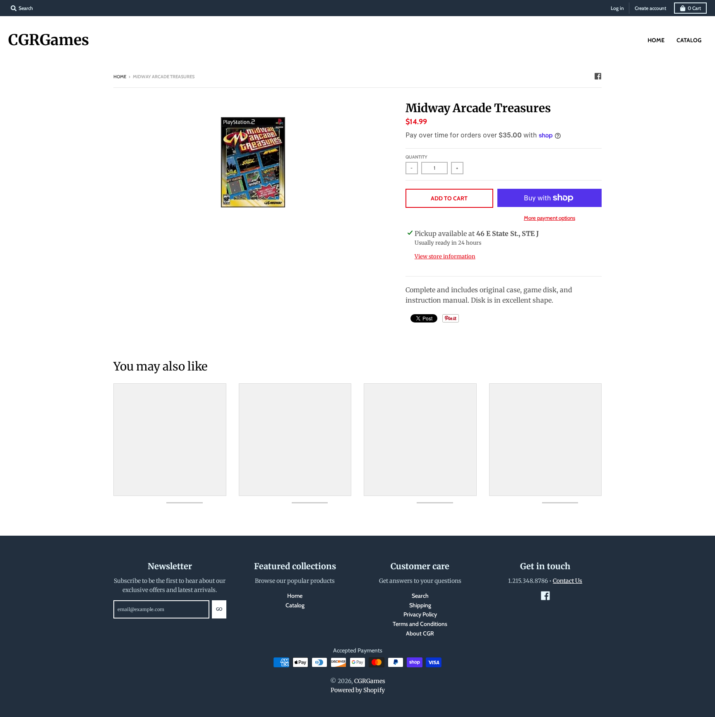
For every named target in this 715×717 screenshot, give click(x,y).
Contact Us (567, 581)
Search (420, 595)
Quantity (416, 157)
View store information (445, 256)
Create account (650, 8)
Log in (617, 8)
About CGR (420, 633)
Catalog (295, 605)
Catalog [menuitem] (689, 40)
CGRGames (48, 40)
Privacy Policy (420, 614)
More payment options (549, 217)
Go (219, 609)
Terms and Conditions (420, 624)
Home (119, 76)
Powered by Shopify (358, 690)
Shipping (420, 605)
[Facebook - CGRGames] (598, 76)
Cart (694, 8)
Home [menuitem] (656, 40)
